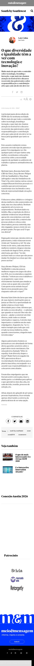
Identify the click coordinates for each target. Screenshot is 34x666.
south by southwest (16, 431)
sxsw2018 (11, 435)
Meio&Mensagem (17, 3)
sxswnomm (22, 435)
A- (20, 99)
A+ (25, 99)
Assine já (16, 641)
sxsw (29, 431)
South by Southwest (13, 11)
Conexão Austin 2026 (14, 496)
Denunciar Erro (30, 99)
